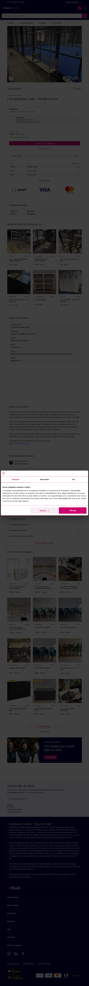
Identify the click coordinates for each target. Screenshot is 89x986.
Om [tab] (73, 479)
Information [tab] (44, 479)
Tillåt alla (72, 510)
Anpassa (43, 510)
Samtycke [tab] (15, 479)
